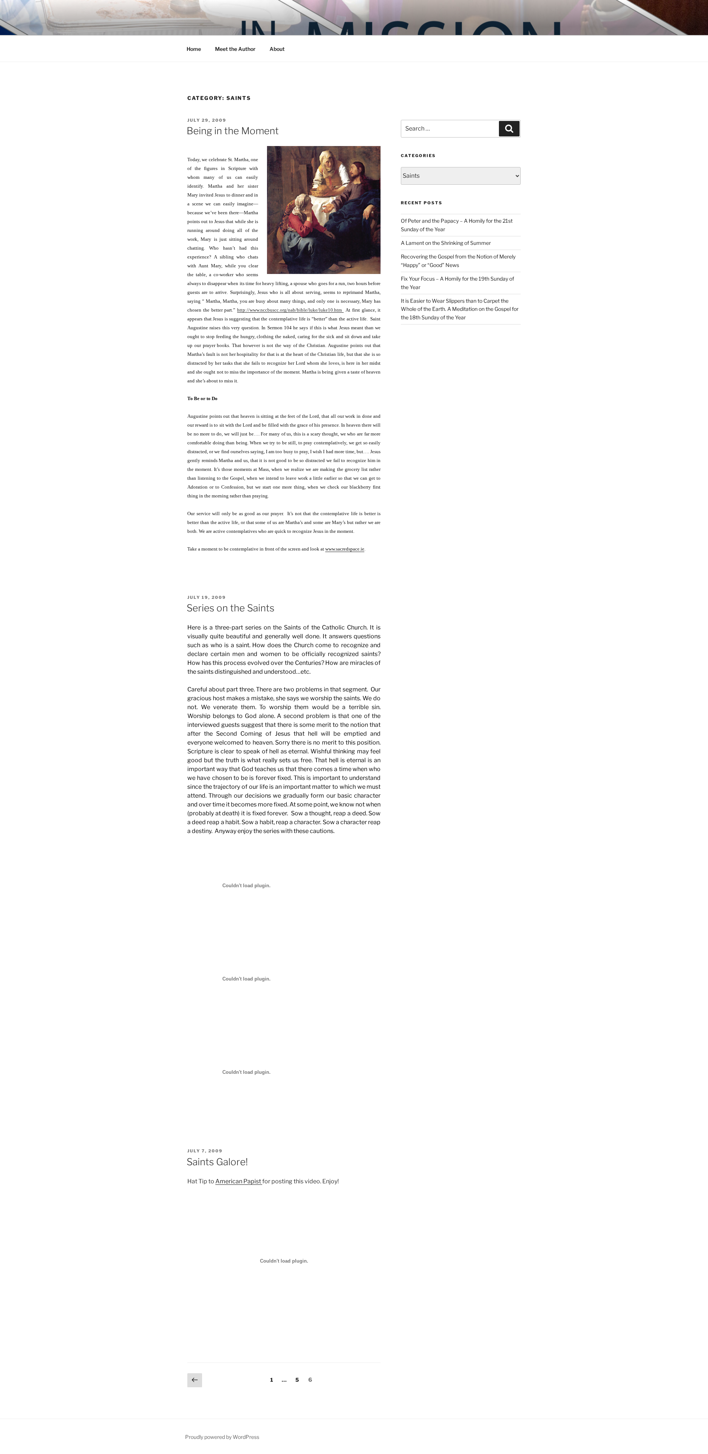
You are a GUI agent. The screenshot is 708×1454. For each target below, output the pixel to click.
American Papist (238, 1181)
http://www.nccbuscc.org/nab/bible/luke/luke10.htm (290, 310)
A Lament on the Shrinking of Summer (446, 243)
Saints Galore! (217, 1161)
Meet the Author (235, 49)
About (277, 49)
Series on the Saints (230, 608)
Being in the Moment (233, 130)
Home (194, 49)
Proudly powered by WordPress (222, 1437)
